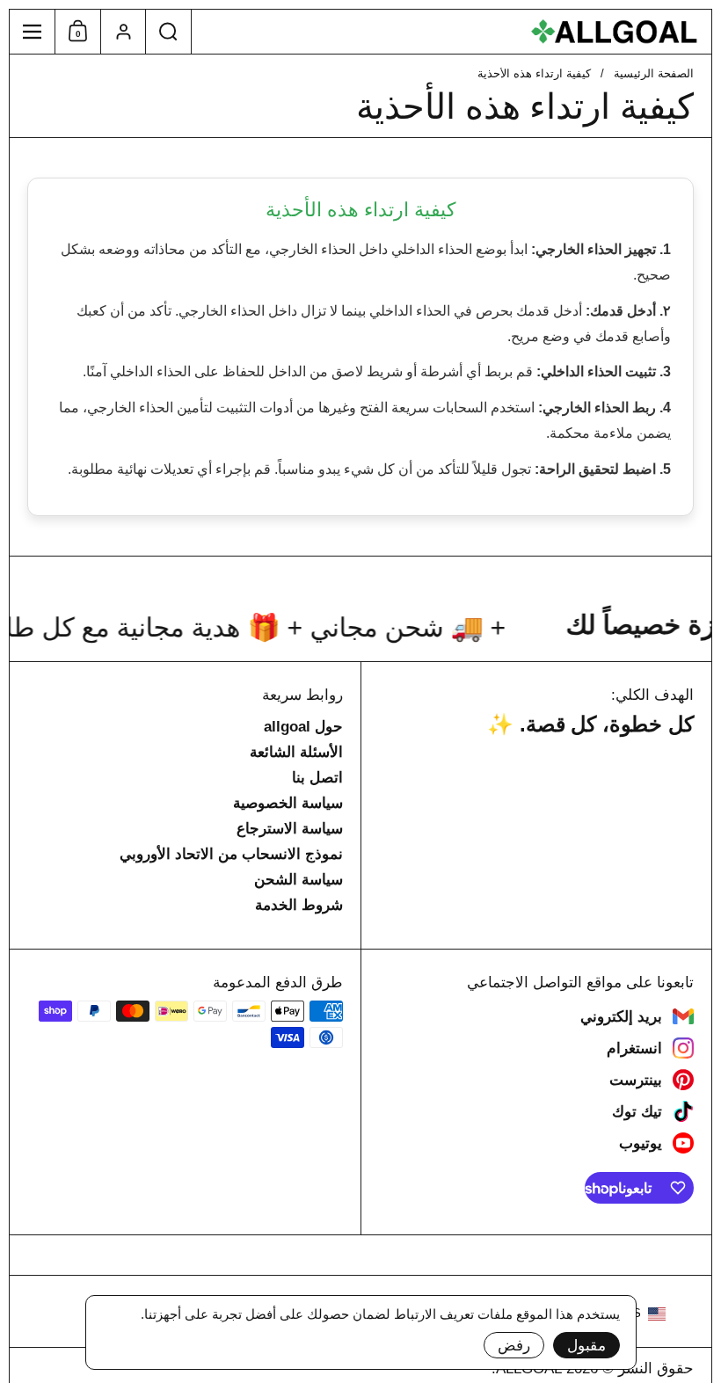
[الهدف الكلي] (451, 31)
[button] (169, 32)
